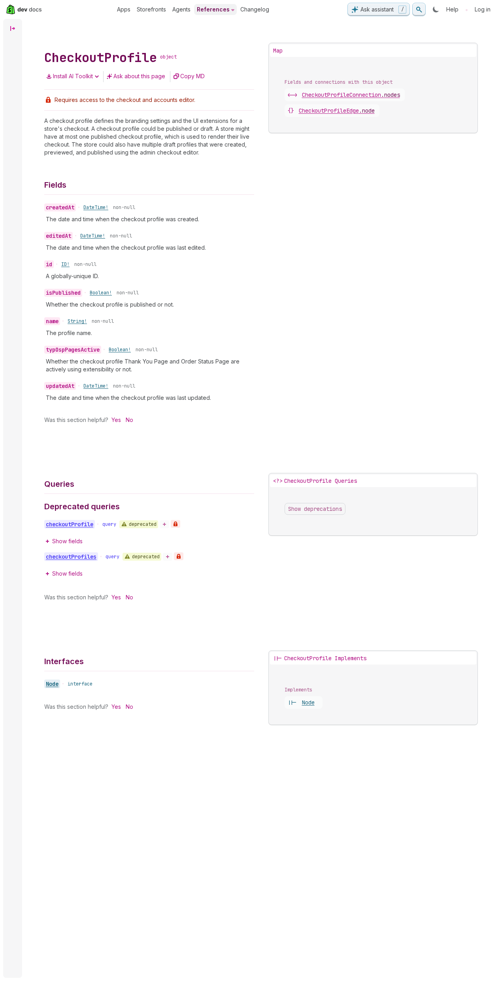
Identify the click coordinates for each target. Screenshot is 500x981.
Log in (483, 9)
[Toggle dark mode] (436, 9)
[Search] (419, 9)
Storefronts (151, 9)
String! (77, 321)
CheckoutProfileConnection (351, 94)
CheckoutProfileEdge (337, 110)
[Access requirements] (175, 524)
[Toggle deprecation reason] (164, 524)
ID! (65, 264)
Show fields (67, 541)
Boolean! (101, 293)
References (213, 9)
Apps (123, 9)
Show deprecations (315, 508)
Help (452, 9)
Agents (181, 9)
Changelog (254, 9)
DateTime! (95, 207)
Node (52, 683)
